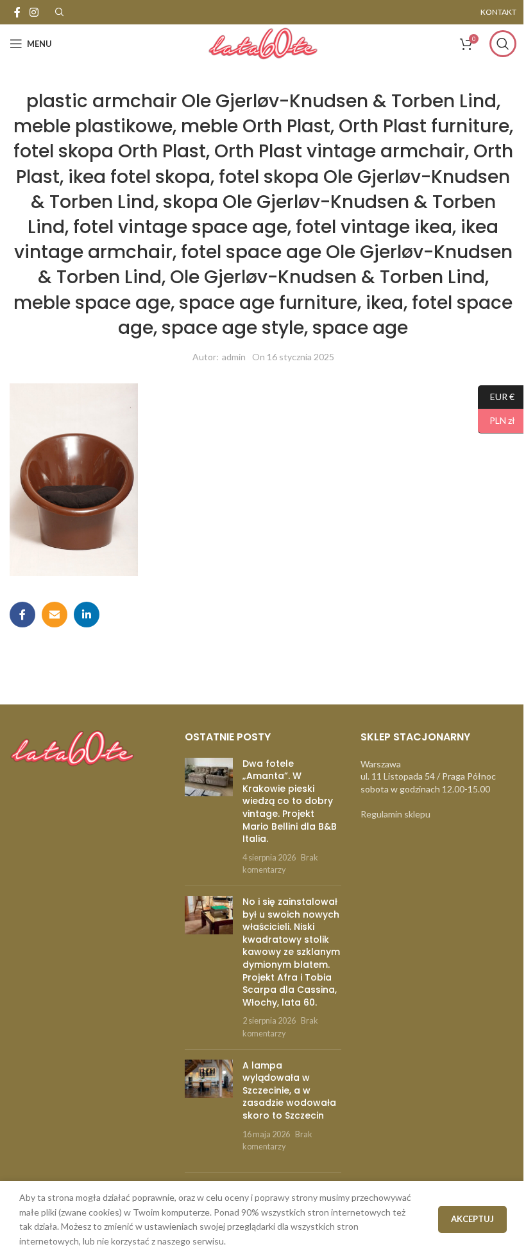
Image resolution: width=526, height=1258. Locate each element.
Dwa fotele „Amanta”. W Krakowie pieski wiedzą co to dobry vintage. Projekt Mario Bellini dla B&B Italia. (289, 801)
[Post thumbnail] (209, 817)
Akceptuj (472, 1219)
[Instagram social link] (33, 12)
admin (234, 356)
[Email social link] (54, 614)
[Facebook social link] (17, 12)
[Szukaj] (503, 44)
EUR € (496, 396)
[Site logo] (263, 42)
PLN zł (496, 420)
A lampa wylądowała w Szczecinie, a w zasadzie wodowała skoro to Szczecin (289, 1090)
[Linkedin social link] (86, 614)
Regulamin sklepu (395, 813)
